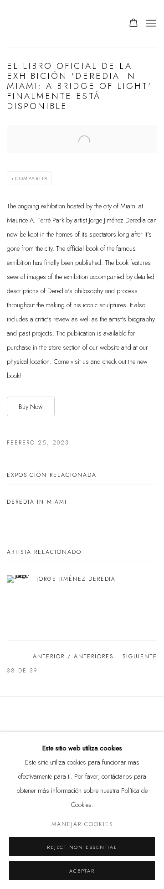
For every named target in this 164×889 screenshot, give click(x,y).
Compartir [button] (31, 178)
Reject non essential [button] (82, 847)
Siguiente (140, 656)
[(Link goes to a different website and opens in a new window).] (82, 717)
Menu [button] (150, 24)
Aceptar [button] (81, 870)
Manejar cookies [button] (82, 824)
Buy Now (31, 406)
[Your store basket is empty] (133, 24)
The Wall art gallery (58, 23)
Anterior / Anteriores (73, 656)
